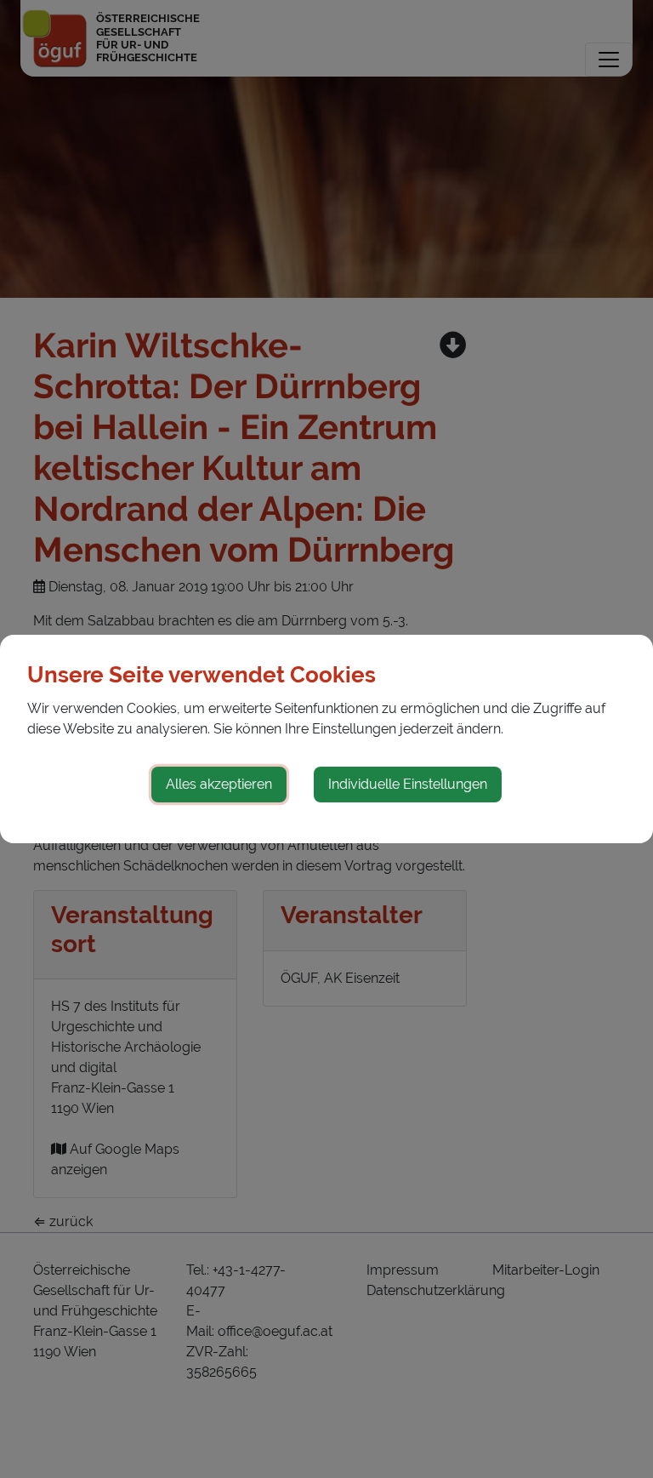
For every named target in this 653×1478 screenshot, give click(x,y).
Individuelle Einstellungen (407, 784)
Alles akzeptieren (219, 784)
